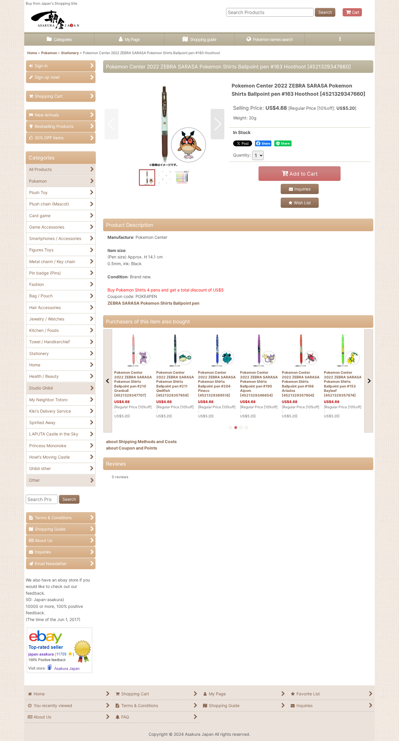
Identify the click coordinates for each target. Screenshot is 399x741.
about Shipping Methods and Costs (141, 441)
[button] (340, 40)
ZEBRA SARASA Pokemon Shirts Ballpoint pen (153, 303)
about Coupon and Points (131, 447)
